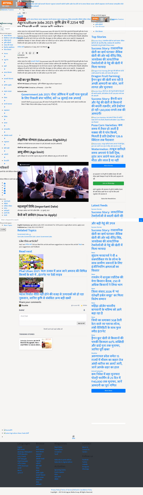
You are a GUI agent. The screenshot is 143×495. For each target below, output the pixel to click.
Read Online (58, 447)
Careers (84, 452)
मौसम (33, 4)
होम (27, 4)
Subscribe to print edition (62, 459)
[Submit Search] (141, 220)
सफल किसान (87, 4)
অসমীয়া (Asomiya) (23, 466)
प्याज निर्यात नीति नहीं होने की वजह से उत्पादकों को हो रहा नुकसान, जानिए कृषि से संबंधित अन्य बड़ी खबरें (51, 296)
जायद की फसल (8, 45)
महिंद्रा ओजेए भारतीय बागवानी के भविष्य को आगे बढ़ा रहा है (106, 309)
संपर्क (5, 215)
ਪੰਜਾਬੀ (19, 468)
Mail (80, 244)
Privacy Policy (55, 490)
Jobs (66, 19)
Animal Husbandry (97, 371)
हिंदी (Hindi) (21, 449)
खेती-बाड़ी (37, 4)
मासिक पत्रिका (29, 6)
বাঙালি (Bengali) (22, 459)
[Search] (23, 9)
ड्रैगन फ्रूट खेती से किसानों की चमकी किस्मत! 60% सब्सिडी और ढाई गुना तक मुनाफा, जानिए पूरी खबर (107, 344)
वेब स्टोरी (75, 4)
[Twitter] (4, 188)
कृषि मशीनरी (7, 42)
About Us (85, 447)
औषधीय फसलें (40, 459)
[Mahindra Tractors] (117, 19)
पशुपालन (53, 4)
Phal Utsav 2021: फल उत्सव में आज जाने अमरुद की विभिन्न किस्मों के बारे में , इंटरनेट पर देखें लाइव (53, 273)
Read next (25, 251)
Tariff (56, 454)
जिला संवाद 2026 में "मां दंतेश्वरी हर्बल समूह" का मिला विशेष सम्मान (107, 295)
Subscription (58, 449)
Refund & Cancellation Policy (82, 490)
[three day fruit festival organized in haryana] (31, 261)
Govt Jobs (21, 236)
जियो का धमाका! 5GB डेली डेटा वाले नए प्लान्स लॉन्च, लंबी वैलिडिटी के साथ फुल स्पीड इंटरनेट (106, 326)
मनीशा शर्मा (28, 244)
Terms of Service (66, 490)
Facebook (85, 459)
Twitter (84, 462)
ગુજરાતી (20, 473)
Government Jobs (23, 234)
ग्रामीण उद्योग (69, 4)
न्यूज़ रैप (28, 19)
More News (108, 390)
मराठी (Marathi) (22, 454)
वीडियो (23, 6)
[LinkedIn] (4, 190)
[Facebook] (4, 183)
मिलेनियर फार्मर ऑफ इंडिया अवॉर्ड (13, 38)
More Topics (8, 225)
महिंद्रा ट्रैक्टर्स (7, 40)
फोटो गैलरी (7, 201)
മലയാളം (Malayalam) (25, 452)
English (20, 447)
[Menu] (19, 1)
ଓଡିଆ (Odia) (22, 463)
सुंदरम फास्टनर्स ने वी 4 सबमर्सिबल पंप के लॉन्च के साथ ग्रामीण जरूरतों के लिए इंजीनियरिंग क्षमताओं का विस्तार (106, 263)
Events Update (59, 472)
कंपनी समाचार (109, 4)
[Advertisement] (108, 407)
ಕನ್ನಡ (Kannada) (23, 461)
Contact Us (85, 449)
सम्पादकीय (117, 4)
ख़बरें (29, 4)
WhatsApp (85, 469)
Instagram (85, 466)
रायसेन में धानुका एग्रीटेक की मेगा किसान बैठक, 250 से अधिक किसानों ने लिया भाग (107, 281)
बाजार (92, 4)
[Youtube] (5, 192)
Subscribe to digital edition (63, 462)
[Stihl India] (100, 19)
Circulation (58, 452)
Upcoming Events (60, 470)
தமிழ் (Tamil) (22, 456)
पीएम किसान (7, 49)
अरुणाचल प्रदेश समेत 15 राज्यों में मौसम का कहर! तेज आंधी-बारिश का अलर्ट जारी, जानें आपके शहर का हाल (107, 362)
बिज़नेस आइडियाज (9, 47)
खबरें (37, 447)
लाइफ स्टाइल (61, 19)
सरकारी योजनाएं (46, 4)
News (93, 252)
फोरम (5, 208)
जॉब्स (73, 438)
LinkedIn (85, 464)
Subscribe (71, 176)
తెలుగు (20, 470)
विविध (70, 19)
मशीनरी (63, 4)
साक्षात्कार (102, 4)
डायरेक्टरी (36, 6)
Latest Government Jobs (44, 236)
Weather (94, 353)
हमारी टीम (6, 213)
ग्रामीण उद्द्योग (40, 473)
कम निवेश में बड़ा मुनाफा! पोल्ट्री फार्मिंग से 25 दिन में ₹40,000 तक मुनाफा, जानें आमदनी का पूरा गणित (106, 380)
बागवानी (58, 4)
